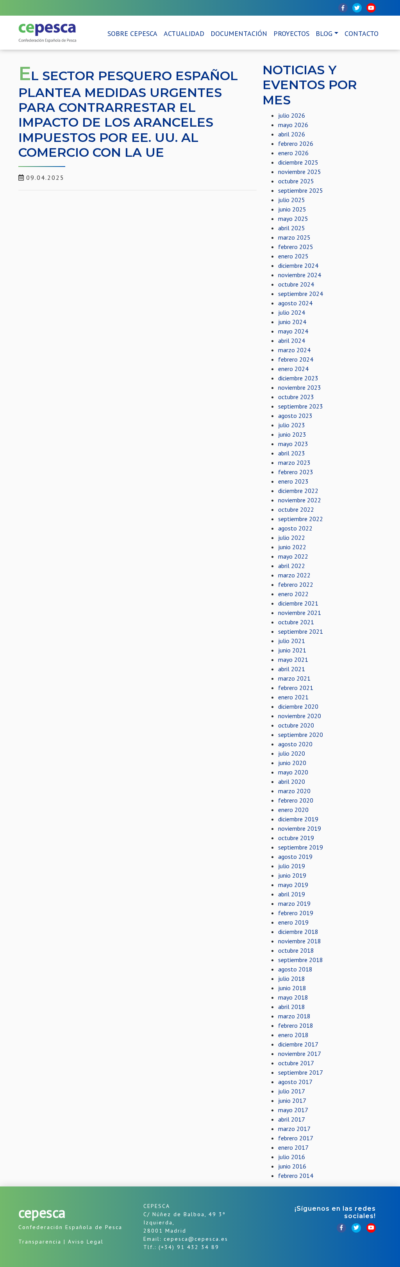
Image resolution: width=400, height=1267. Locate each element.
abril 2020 (291, 781)
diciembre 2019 (298, 819)
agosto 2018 (295, 969)
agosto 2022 (295, 528)
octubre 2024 (296, 284)
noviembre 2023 (299, 387)
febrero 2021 (295, 688)
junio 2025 (292, 209)
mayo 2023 (293, 444)
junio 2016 (292, 1166)
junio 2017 (292, 1100)
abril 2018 (291, 1007)
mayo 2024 (293, 331)
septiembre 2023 (300, 406)
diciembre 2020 (298, 706)
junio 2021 (292, 650)
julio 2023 (291, 425)
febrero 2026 (295, 143)
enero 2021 (293, 697)
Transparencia (39, 1241)
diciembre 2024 (298, 265)
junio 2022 (292, 547)
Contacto (362, 33)
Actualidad (184, 33)
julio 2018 (291, 978)
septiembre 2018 (300, 960)
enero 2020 (293, 810)
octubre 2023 (296, 397)
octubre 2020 (296, 725)
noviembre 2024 (299, 275)
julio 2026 (291, 115)
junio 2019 (292, 875)
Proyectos (291, 33)
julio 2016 (291, 1157)
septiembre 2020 (300, 734)
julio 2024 (291, 312)
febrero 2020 (295, 800)
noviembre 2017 (299, 1053)
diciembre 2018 (298, 931)
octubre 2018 (296, 950)
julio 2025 (291, 200)
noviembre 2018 (299, 941)
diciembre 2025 (298, 162)
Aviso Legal (86, 1241)
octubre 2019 (296, 838)
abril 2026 (291, 134)
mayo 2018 (293, 997)
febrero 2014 (295, 1175)
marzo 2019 (294, 903)
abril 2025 (291, 228)
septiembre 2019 (300, 847)
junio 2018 (292, 988)
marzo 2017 (294, 1129)
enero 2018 (293, 1035)
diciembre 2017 (298, 1044)
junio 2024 (292, 322)
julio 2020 (291, 753)
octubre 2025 (296, 181)
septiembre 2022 (300, 519)
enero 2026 (293, 153)
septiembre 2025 (300, 190)
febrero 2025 (295, 247)
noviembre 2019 (299, 828)
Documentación (239, 33)
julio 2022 (291, 537)
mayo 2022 (293, 556)
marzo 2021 (294, 678)
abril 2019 (291, 894)
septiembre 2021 (300, 631)
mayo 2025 (293, 218)
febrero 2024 (295, 359)
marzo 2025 (294, 237)
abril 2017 (291, 1119)
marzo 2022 (294, 575)
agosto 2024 (295, 303)
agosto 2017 (295, 1082)
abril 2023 (291, 453)
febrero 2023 (295, 472)
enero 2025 (293, 256)
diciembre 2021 (298, 603)
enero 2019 (293, 922)
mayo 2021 (293, 659)
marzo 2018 (294, 1016)
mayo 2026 (293, 125)
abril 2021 (291, 669)
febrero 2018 (295, 1025)
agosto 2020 (295, 744)
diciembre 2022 (298, 491)
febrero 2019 (295, 913)
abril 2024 (291, 340)
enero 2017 (293, 1147)
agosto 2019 (295, 856)
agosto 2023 (295, 415)
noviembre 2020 (299, 716)
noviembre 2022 (299, 500)
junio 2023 (292, 434)
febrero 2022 (295, 584)
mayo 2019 (293, 885)
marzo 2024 (294, 350)
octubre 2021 (296, 622)
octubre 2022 (296, 509)
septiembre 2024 (300, 293)
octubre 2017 (296, 1063)
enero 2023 (293, 481)
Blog (324, 33)
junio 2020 (292, 763)
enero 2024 (293, 369)
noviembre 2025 (299, 172)
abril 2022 (291, 566)
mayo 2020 (293, 772)
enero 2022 (293, 594)
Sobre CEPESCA (132, 33)
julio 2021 (291, 641)
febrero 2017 (295, 1138)
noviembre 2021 (299, 612)
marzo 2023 (294, 462)
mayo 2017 (293, 1110)
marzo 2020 (294, 791)
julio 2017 (291, 1091)
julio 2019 (291, 866)
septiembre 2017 (300, 1072)
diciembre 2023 (298, 378)
